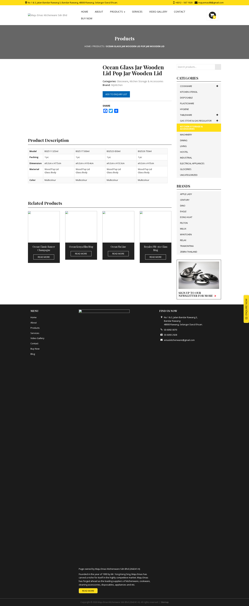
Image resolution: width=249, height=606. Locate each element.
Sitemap (165, 602)
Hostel (184, 151)
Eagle (183, 211)
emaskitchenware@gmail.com (179, 340)
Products (116, 11)
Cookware (186, 86)
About (99, 11)
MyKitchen (117, 85)
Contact (179, 11)
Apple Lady (186, 194)
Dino (182, 205)
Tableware (186, 114)
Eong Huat (186, 217)
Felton (184, 222)
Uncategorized (189, 174)
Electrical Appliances (192, 163)
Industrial (186, 157)
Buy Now (86, 18)
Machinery (186, 134)
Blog (32, 353)
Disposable (186, 97)
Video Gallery (158, 11)
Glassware (122, 81)
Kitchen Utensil (189, 91)
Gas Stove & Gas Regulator (196, 120)
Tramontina (187, 245)
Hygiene (184, 109)
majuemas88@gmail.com (211, 2)
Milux (183, 228)
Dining (183, 140)
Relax (183, 240)
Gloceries (185, 169)
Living (183, 146)
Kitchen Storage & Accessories (146, 81)
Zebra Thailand (188, 251)
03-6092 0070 (170, 329)
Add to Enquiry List (116, 94)
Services (137, 11)
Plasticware (187, 103)
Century (184, 199)
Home (84, 11)
